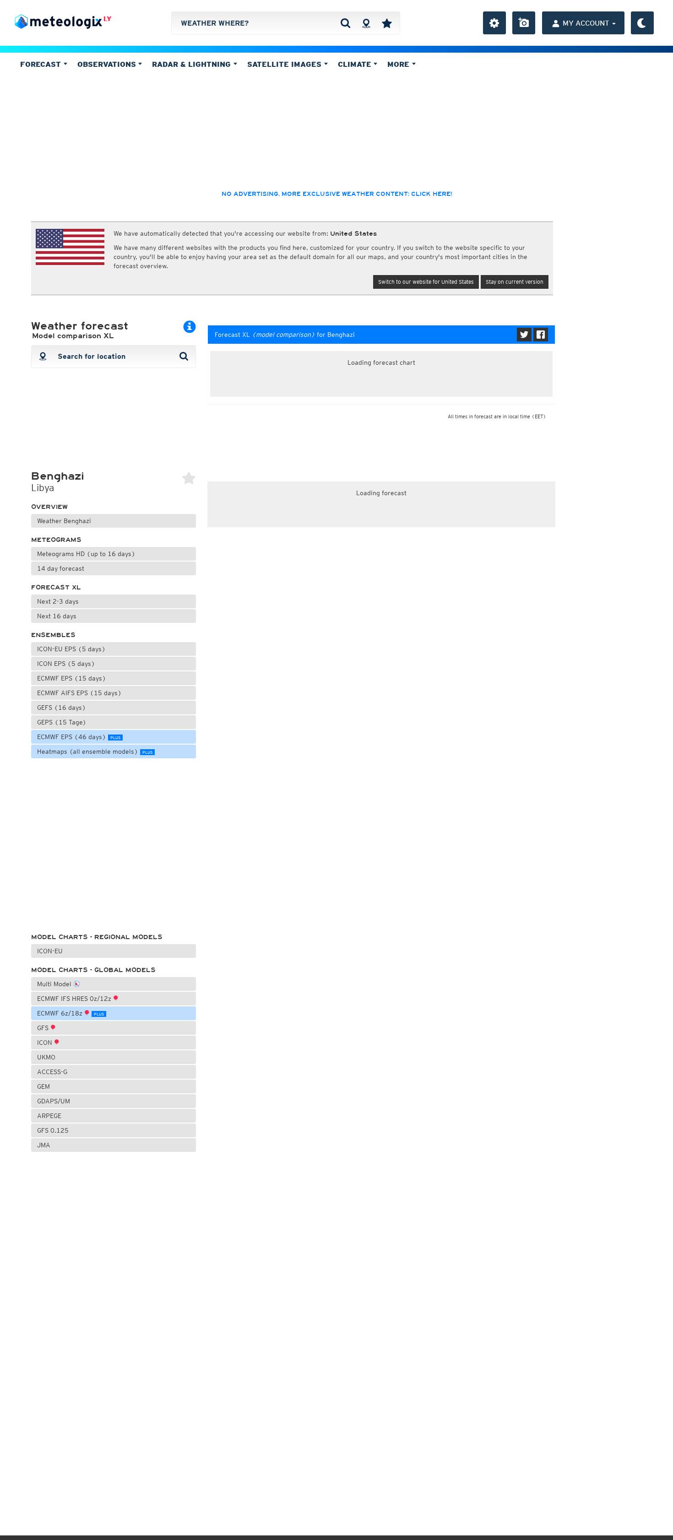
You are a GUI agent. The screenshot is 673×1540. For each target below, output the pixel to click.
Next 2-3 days (58, 601)
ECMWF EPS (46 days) (78, 736)
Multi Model (55, 984)
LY (107, 18)
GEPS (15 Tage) (62, 722)
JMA (43, 1145)
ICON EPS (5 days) (66, 663)
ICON (45, 1042)
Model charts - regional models (97, 937)
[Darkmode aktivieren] (642, 22)
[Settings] (494, 22)
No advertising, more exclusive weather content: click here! (337, 194)
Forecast (41, 64)
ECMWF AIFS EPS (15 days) (79, 693)
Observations (107, 64)
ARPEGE (49, 1115)
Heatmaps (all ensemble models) (94, 751)
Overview (49, 506)
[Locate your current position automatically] (366, 22)
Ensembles (53, 635)
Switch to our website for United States (426, 281)
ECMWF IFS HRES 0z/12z (75, 998)
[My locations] (387, 22)
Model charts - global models (93, 970)
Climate (356, 64)
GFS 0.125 (53, 1130)
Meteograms (56, 539)
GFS (43, 1028)
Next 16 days (56, 616)
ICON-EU (50, 951)
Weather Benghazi (64, 520)
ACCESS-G (52, 1071)
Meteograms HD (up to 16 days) (86, 553)
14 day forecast (60, 568)
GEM (43, 1086)
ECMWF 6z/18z (70, 1013)
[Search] (345, 22)
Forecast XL (56, 587)
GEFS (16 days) (61, 707)
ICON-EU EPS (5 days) (71, 649)
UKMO (46, 1057)
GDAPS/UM (53, 1101)
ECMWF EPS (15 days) (71, 678)
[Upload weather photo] (523, 22)
